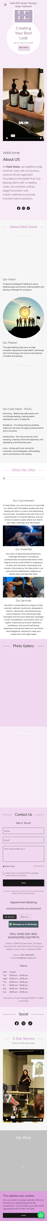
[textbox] (23, 831)
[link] (23, 10)
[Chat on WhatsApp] (41, 1215)
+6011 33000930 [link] (27, 955)
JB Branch (24, 917)
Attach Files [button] (10, 866)
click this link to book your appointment (23, 908)
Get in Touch (23, 47)
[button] (6, 4)
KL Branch (9, 917)
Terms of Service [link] (25, 893)
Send (24, 883)
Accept (23, 1215)
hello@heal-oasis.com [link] (26, 958)
